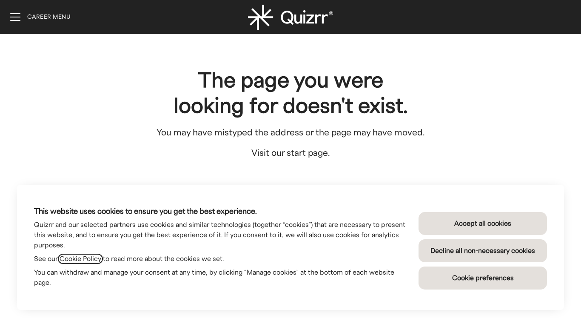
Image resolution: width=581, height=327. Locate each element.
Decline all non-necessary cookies (482, 250)
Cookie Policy (80, 258)
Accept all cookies (482, 223)
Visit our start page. (290, 153)
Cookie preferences (483, 278)
